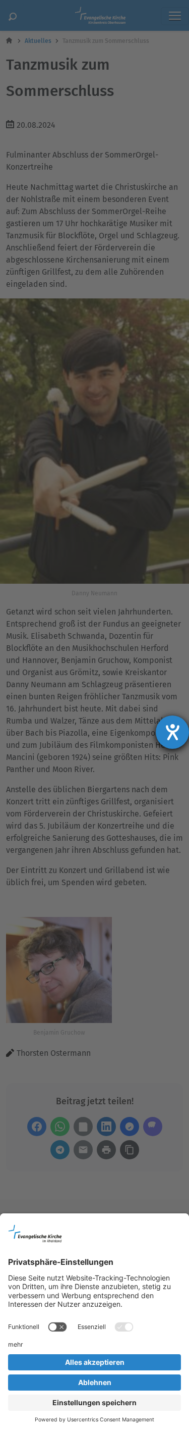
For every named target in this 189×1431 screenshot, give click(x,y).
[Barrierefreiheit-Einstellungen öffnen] (172, 732)
